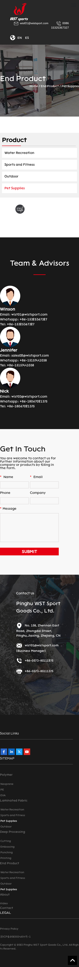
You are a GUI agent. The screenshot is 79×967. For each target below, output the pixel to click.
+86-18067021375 (33, 401)
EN (19, 38)
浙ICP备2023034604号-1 (15, 936)
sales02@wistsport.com (30, 355)
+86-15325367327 (33, 319)
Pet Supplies (70, 86)
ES (27, 38)
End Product (50, 86)
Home (34, 86)
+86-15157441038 (33, 360)
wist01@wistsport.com (29, 314)
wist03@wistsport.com (29, 396)
